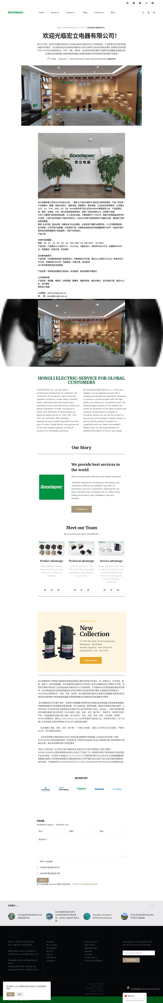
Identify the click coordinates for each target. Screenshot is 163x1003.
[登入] (149, 13)
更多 (113, 12)
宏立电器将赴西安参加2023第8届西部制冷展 (30, 916)
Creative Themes (96, 991)
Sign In (49, 954)
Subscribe (131, 960)
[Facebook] (127, 3)
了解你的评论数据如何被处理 (84, 884)
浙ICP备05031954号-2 (94, 994)
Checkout (50, 960)
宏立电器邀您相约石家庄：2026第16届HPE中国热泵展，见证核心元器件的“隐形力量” (67, 916)
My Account (51, 945)
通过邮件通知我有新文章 (50, 873)
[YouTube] (152, 3)
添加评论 (43, 839)
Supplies (88, 951)
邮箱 (71, 831)
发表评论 (42, 880)
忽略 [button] (157, 1000)
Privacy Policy (90, 957)
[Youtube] (58, 590)
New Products (90, 941)
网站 (101, 831)
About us (55, 12)
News (88, 59)
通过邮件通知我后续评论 (50, 867)
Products (70, 12)
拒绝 (19, 994)
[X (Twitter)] (134, 3)
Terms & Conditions (93, 960)
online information (98, 59)
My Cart (50, 951)
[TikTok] (146, 3)
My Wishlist (51, 948)
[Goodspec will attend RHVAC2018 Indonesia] (86, 916)
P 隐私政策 (49, 861)
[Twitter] (52, 590)
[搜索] (143, 13)
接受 (10, 994)
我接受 (46, 861)
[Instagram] (140, 3)
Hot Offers (51, 957)
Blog (85, 12)
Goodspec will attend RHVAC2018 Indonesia (102, 916)
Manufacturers (90, 948)
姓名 (41, 831)
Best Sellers (89, 945)
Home (41, 12)
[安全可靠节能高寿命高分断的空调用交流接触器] (124, 916)
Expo (72, 59)
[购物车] (154, 13)
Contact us (99, 12)
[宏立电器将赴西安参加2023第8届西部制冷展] (11, 916)
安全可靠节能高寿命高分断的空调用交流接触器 (142, 916)
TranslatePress (139, 1000)
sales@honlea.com (29, 954)
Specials (88, 954)
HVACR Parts (79, 59)
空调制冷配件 (111, 59)
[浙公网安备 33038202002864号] (145, 986)
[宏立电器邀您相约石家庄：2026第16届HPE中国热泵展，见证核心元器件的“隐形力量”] (49, 916)
